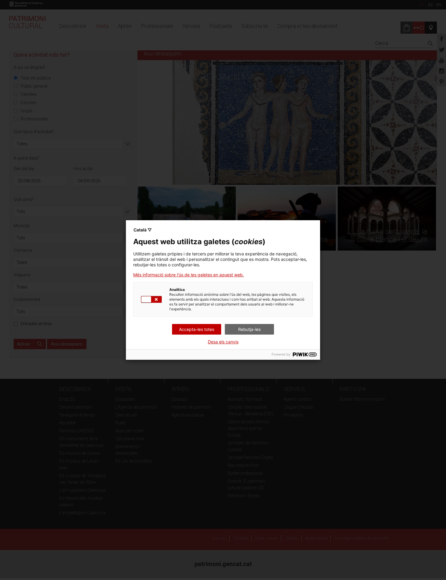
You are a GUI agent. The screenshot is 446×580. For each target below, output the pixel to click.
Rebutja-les (249, 329)
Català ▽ (142, 229)
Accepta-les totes (196, 329)
